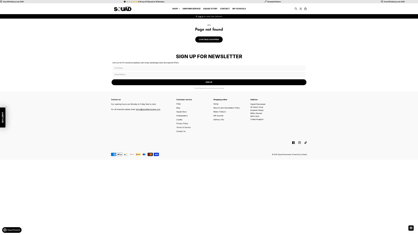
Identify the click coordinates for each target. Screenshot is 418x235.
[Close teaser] (6, 107)
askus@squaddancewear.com (148, 109)
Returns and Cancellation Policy (226, 108)
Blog (178, 108)
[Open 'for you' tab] (411, 228)
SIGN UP (209, 82)
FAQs (178, 104)
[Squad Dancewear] (122, 8)
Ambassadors (182, 116)
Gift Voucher (218, 116)
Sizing (215, 104)
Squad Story (181, 112)
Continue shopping (209, 39)
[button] (2, 117)
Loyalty (179, 119)
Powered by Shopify (299, 154)
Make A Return (219, 112)
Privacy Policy (182, 123)
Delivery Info (218, 119)
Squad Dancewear (284, 154)
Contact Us (181, 131)
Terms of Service (183, 127)
